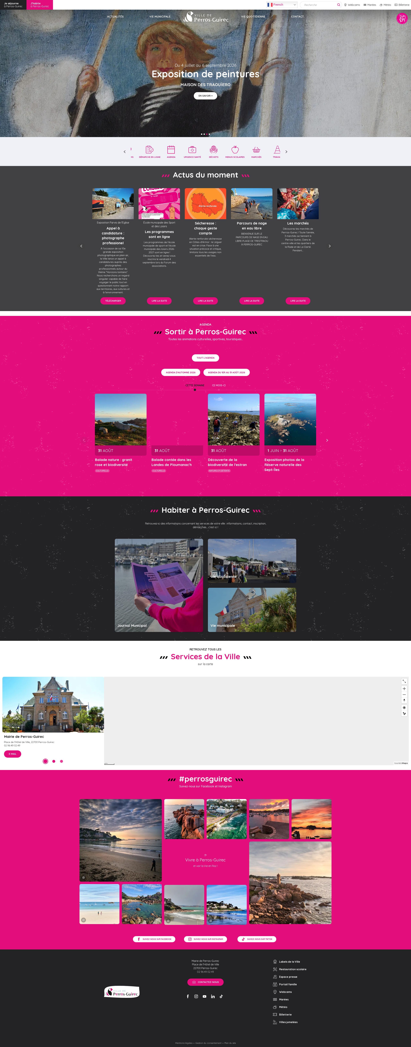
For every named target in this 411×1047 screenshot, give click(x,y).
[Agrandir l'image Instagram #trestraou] (120, 840)
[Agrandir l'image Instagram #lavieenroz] (142, 904)
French (278, 4)
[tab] (195, 385)
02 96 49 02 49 (205, 971)
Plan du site (230, 1043)
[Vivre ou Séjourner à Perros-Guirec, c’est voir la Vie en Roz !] (206, 16)
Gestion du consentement (208, 1043)
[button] (124, 151)
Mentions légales (183, 1043)
